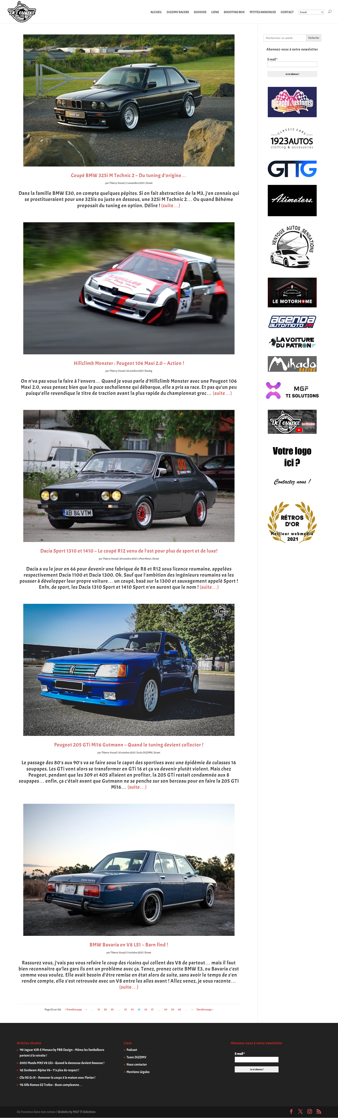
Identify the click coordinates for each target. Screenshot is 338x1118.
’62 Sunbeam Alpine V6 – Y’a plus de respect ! (49, 1070)
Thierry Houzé (117, 183)
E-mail (272, 59)
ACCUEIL (156, 12)
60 (179, 1009)
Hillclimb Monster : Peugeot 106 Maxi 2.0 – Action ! (129, 363)
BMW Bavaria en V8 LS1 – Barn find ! (129, 945)
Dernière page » (205, 1009)
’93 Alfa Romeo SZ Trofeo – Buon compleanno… (51, 1085)
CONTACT (287, 12)
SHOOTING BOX (234, 12)
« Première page (73, 1009)
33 (125, 1009)
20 (105, 1009)
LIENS (215, 12)
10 (98, 1009)
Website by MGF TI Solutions (76, 1112)
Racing (148, 371)
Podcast (132, 1050)
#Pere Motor (144, 558)
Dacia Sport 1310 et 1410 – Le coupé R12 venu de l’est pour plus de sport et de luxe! (129, 551)
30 (112, 1009)
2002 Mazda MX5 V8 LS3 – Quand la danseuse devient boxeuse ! (62, 1063)
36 (145, 1009)
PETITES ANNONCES (263, 12)
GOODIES (200, 12)
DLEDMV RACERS (178, 12)
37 (152, 1009)
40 (165, 1009)
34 (132, 1009)
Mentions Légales (138, 1072)
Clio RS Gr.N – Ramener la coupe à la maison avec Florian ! (57, 1078)
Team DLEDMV (136, 1057)
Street (149, 183)
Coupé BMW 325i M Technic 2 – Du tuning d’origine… (129, 175)
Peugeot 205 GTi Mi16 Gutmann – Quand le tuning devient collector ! (128, 745)
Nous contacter (137, 1064)
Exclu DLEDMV (145, 752)
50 (172, 1009)
